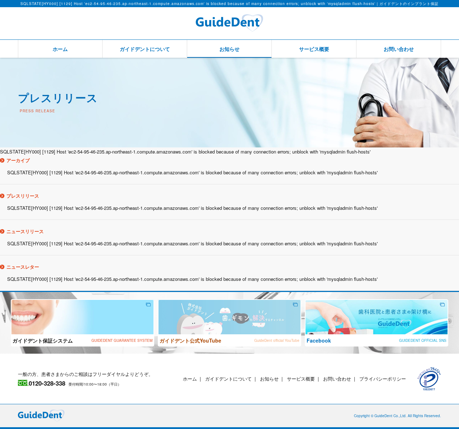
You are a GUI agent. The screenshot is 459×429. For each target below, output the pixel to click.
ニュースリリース (25, 231)
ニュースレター (22, 266)
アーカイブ (18, 160)
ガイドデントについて (145, 48)
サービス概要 (314, 48)
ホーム (60, 48)
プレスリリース (22, 195)
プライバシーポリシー (382, 378)
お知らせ (229, 48)
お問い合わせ (399, 48)
